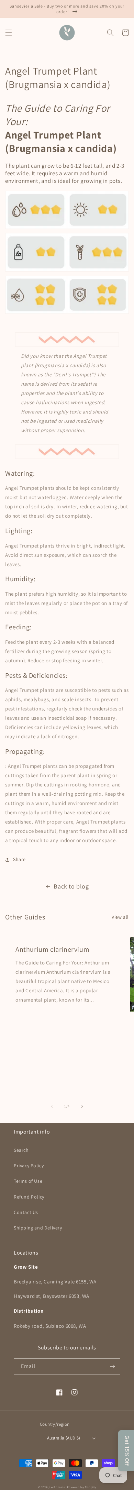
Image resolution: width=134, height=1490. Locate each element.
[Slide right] (82, 1106)
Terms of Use (28, 1181)
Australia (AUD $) (63, 1438)
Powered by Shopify (81, 1487)
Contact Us (26, 1212)
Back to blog (71, 886)
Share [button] (19, 859)
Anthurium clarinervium (52, 949)
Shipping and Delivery (38, 1228)
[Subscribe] (112, 1366)
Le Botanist (57, 1487)
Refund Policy (29, 1197)
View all (120, 917)
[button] (8, 32)
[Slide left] (51, 1106)
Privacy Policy (29, 1165)
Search (21, 1150)
